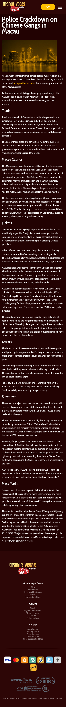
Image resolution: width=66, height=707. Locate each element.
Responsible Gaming (33, 592)
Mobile (33, 608)
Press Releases (33, 634)
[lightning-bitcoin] (40, 659)
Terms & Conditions (33, 597)
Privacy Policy (33, 631)
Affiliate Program (33, 613)
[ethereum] (57, 659)
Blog (33, 587)
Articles (33, 615)
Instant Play (33, 589)
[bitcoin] (24, 659)
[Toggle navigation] (60, 7)
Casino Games (33, 636)
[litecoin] (49, 659)
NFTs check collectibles (33, 638)
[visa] (7, 659)
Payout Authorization (33, 610)
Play (48, 6)
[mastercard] (16, 659)
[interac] (33, 667)
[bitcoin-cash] (32, 659)
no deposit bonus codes (24, 83)
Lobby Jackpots (33, 629)
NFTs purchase (33, 618)
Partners (33, 594)
